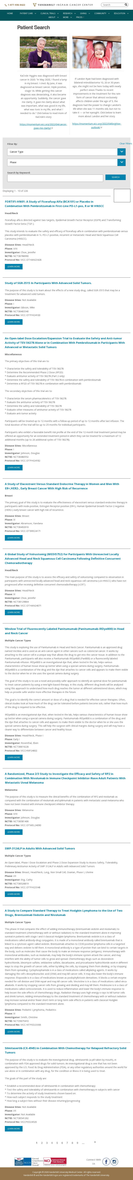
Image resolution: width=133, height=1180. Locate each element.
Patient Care (26, 13)
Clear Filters (126, 143)
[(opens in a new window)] (106, 1162)
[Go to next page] (92, 1142)
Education (119, 13)
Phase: (9, 248)
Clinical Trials (48, 13)
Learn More (13, 266)
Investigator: (12, 252)
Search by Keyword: (18, 172)
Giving (83, 13)
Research (67, 13)
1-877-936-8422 (16, 4)
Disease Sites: (13, 244)
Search (116, 177)
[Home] (63, 5)
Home (10, 13)
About (51, 17)
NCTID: (9, 256)
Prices (79, 17)
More (65, 17)
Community (100, 13)
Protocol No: (12, 259)
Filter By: (12, 143)
